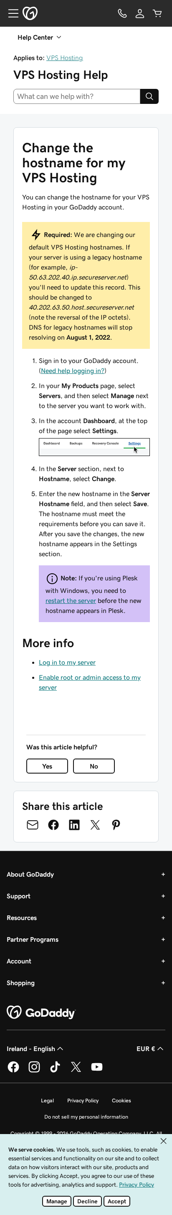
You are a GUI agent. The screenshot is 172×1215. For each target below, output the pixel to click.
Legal (47, 1100)
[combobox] (77, 96)
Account (19, 961)
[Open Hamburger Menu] (10, 13)
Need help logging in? (72, 370)
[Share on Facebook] (53, 825)
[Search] (149, 96)
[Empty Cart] (157, 13)
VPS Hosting (64, 57)
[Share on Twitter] (95, 825)
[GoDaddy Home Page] (41, 1013)
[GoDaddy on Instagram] (34, 1071)
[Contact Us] (122, 13)
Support (18, 895)
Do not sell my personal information (86, 1116)
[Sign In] (140, 13)
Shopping (21, 982)
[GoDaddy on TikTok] (55, 1071)
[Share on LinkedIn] (74, 825)
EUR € (146, 1048)
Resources (22, 917)
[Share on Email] (32, 825)
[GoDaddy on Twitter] (76, 1071)
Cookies (121, 1100)
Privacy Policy (83, 1100)
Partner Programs (32, 939)
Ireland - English (31, 1048)
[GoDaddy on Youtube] (97, 1071)
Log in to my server (67, 662)
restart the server (71, 600)
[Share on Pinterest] (116, 825)
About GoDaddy (30, 874)
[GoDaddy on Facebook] (13, 1071)
